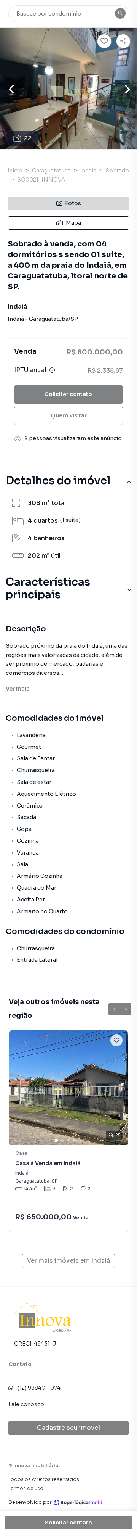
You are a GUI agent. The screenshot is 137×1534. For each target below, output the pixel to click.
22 (28, 138)
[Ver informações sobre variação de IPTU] (52, 370)
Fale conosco (26, 1404)
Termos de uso (25, 1488)
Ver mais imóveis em (68, 1261)
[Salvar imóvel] (104, 41)
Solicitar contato (68, 394)
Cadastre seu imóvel (68, 1428)
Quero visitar (69, 415)
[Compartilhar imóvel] (123, 41)
